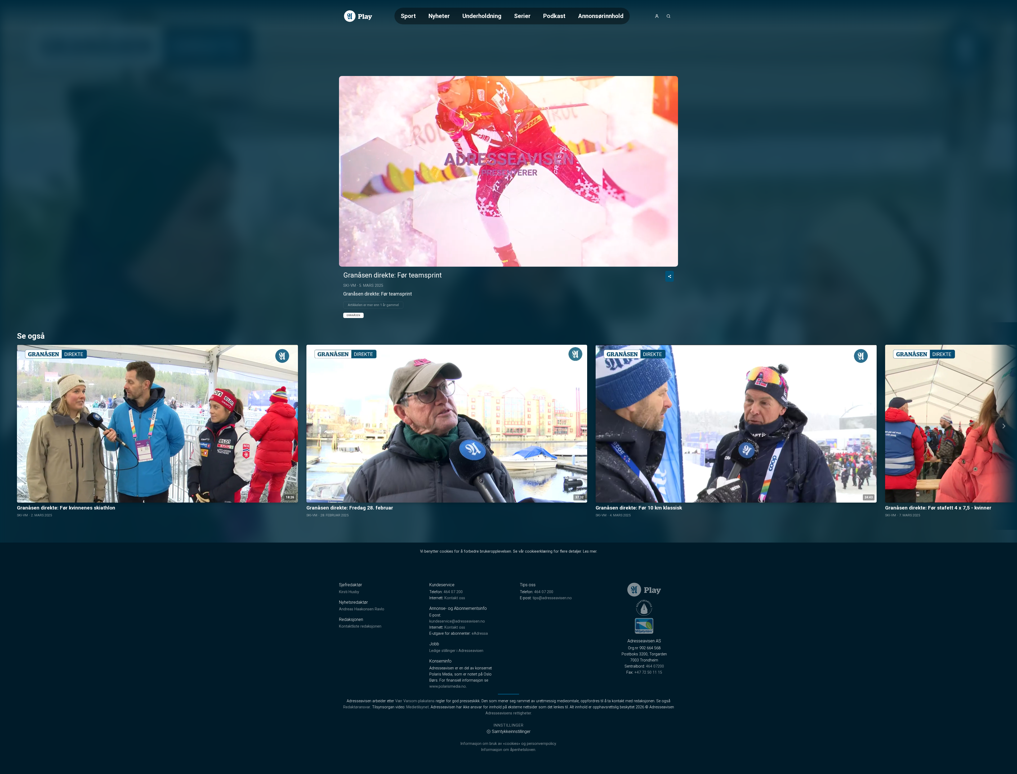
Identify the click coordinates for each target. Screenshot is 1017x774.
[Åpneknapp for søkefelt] (668, 16)
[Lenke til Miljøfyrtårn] (644, 626)
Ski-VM (349, 285)
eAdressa (480, 633)
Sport (408, 15)
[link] (358, 16)
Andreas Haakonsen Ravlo (361, 609)
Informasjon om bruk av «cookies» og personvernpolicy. (508, 743)
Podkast (554, 15)
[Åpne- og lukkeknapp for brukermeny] (657, 16)
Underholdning (481, 15)
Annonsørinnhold (600, 15)
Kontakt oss (454, 598)
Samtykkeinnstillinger (511, 731)
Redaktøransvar (356, 707)
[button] (508, 171)
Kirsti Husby (349, 592)
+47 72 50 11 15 (648, 672)
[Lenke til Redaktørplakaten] (644, 608)
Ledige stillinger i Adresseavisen (456, 650)
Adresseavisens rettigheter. (508, 713)
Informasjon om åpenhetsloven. (508, 750)
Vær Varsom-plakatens (415, 701)
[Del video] (669, 276)
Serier (522, 15)
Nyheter (439, 15)
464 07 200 (453, 592)
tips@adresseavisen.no (552, 598)
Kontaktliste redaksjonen (360, 626)
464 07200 (655, 666)
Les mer (589, 551)
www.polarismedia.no (447, 686)
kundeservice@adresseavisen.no (457, 621)
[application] (508, 171)
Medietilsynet (417, 707)
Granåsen (353, 315)
